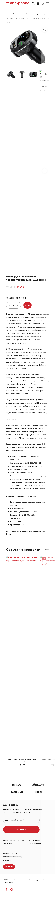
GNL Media (9, 882)
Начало (9, 14)
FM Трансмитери (40, 14)
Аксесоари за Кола (23, 14)
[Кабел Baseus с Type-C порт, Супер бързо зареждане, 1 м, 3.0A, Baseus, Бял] (22, 656)
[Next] (44, 170)
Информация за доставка (15, 840)
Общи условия (35, 843)
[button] (44, 29)
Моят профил (34, 840)
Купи (27, 305)
